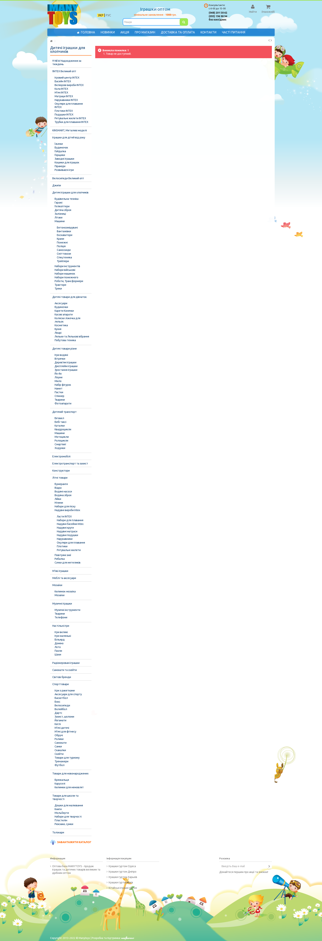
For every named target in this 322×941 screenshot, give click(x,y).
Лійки (58, 498)
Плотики (62, 546)
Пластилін (61, 820)
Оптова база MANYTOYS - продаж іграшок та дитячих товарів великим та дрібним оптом (76, 869)
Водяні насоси (63, 491)
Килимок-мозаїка (65, 591)
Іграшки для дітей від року (68, 137)
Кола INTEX (61, 88)
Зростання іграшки (66, 369)
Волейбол (61, 709)
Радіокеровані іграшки (66, 662)
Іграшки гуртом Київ (121, 882)
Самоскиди (64, 249)
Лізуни (58, 377)
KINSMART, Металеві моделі (69, 130)
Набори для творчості (68, 816)
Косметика (61, 325)
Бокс (57, 701)
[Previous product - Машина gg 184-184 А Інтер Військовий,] (269, 40)
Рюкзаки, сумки (64, 824)
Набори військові (65, 269)
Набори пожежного (66, 277)
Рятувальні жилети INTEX (70, 118)
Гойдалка (60, 151)
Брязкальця (62, 779)
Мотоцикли (62, 436)
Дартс (58, 712)
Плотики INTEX (64, 110)
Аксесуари (61, 303)
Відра (58, 487)
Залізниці (60, 213)
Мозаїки (57, 585)
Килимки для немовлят (69, 787)
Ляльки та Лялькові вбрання (72, 336)
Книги (58, 809)
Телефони (61, 617)
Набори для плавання (70, 520)
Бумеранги (61, 484)
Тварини (60, 399)
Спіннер (59, 395)
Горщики (60, 155)
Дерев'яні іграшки (65, 362)
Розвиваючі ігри (64, 169)
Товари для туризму (67, 757)
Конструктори (61, 470)
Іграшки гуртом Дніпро (122, 871)
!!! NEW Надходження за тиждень (66, 62)
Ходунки (60, 448)
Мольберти (62, 812)
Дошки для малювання (69, 805)
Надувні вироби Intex (67, 510)
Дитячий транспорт (64, 411)
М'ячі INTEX (61, 92)
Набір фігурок (63, 384)
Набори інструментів (67, 266)
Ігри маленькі (63, 635)
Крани (60, 238)
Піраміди (60, 166)
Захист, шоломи (64, 716)
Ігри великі (61, 632)
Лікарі (58, 332)
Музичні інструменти (67, 609)
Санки (58, 746)
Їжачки (59, 143)
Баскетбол (61, 697)
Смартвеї (60, 444)
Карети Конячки (64, 310)
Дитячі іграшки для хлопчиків (70, 192)
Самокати (61, 742)
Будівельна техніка (66, 198)
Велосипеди (62, 705)
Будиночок (61, 147)
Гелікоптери (62, 206)
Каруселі (60, 783)
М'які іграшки (60, 570)
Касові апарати (64, 314)
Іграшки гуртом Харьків (123, 877)
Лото (58, 647)
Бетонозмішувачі (67, 227)
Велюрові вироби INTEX (69, 85)
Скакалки (60, 750)
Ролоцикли (61, 440)
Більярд (60, 639)
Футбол (59, 765)
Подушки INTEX (64, 114)
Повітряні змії (63, 555)
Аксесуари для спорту (68, 694)
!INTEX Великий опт (64, 71)
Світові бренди (61, 677)
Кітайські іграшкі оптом (123, 887)
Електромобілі (61, 456)
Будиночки (61, 307)
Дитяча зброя (63, 210)
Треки (58, 288)
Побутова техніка (65, 340)
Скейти (59, 753)
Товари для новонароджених (70, 773)
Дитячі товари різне (64, 348)
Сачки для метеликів (67, 562)
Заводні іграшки (64, 158)
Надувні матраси (67, 531)
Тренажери (61, 761)
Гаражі (58, 202)
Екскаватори (64, 235)
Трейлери (63, 261)
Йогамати (60, 720)
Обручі (59, 735)
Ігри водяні (61, 354)
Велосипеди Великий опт (68, 178)
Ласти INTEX (64, 516)
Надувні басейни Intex (70, 523)
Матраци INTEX (64, 96)
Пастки (59, 392)
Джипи (56, 185)
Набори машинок (65, 273)
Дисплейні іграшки (66, 366)
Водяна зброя (63, 495)
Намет (58, 388)
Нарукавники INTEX (66, 99)
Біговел (59, 418)
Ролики (59, 739)
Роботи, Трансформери (69, 281)
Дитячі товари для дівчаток (69, 296)
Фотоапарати (63, 403)
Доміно (59, 643)
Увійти (253, 11)
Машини (60, 221)
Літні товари (59, 477)
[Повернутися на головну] (51, 41)
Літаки (58, 217)
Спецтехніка (64, 257)
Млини (59, 502)
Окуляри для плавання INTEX (69, 105)
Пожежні (62, 242)
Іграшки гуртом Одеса (122, 866)
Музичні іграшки (62, 603)
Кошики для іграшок (67, 162)
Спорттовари (60, 684)
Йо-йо (58, 373)
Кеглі (58, 724)
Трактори (60, 284)
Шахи (58, 654)
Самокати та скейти (64, 669)
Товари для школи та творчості (65, 797)
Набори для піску (65, 506)
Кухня (58, 329)
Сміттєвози (64, 253)
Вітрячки (60, 358)
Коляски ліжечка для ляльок (67, 320)
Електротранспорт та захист (70, 463)
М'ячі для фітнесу (65, 731)
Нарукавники (64, 538)
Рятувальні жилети (69, 550)
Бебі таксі (60, 421)
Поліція (61, 246)
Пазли (58, 650)
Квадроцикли (63, 429)
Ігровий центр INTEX (67, 77)
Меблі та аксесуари (64, 578)
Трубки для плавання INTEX (71, 121)
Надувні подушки (67, 535)
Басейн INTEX (63, 81)
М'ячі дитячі (62, 727)
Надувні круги (65, 527)
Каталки (60, 425)
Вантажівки (64, 231)
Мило (58, 381)
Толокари (58, 832)
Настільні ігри (60, 625)
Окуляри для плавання (71, 542)
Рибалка (60, 558)
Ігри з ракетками (65, 690)
